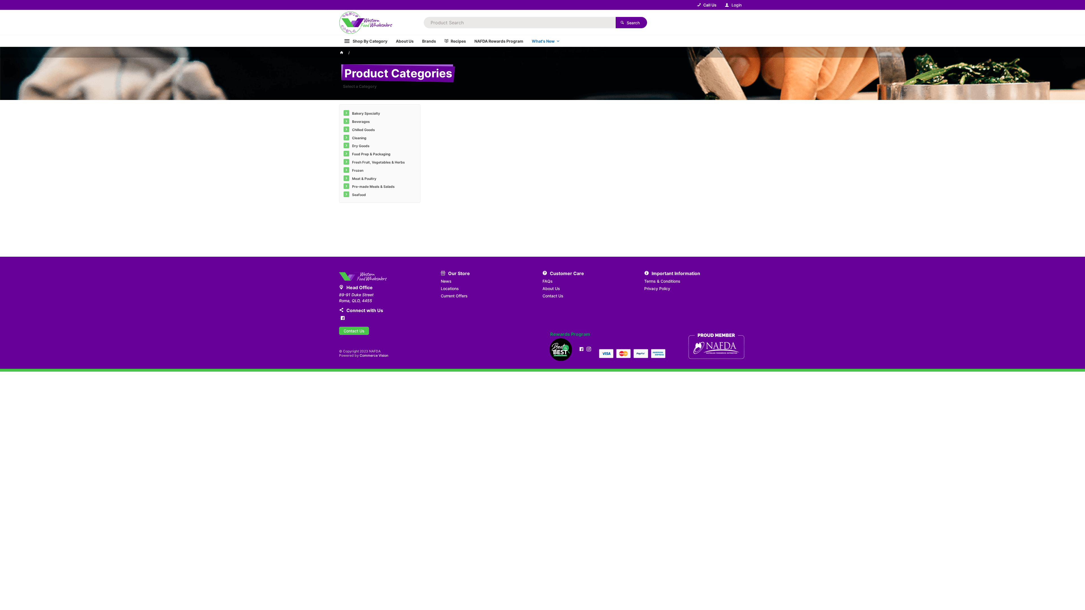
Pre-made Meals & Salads (373, 186)
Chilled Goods (363, 130)
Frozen (357, 170)
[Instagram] (589, 349)
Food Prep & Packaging (371, 154)
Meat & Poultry (364, 179)
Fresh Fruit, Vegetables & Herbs (378, 162)
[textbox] (520, 22)
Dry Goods (361, 146)
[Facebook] (342, 318)
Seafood (359, 195)
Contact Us (354, 330)
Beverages (361, 121)
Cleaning (359, 138)
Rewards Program (570, 334)
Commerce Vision (374, 355)
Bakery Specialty (366, 113)
